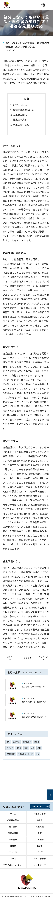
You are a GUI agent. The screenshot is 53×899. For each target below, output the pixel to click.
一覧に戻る (26, 658)
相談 (37, 754)
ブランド (10, 748)
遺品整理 (16, 742)
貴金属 (36, 742)
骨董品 (18, 748)
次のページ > (43, 658)
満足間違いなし (21, 124)
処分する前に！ (21, 104)
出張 (32, 748)
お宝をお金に (20, 114)
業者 (26, 748)
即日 (39, 748)
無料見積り (27, 742)
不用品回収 (11, 754)
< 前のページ (9, 658)
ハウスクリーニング (25, 754)
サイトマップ (40, 865)
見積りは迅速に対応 (23, 109)
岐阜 (8, 742)
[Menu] (49, 5)
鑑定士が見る (20, 119)
